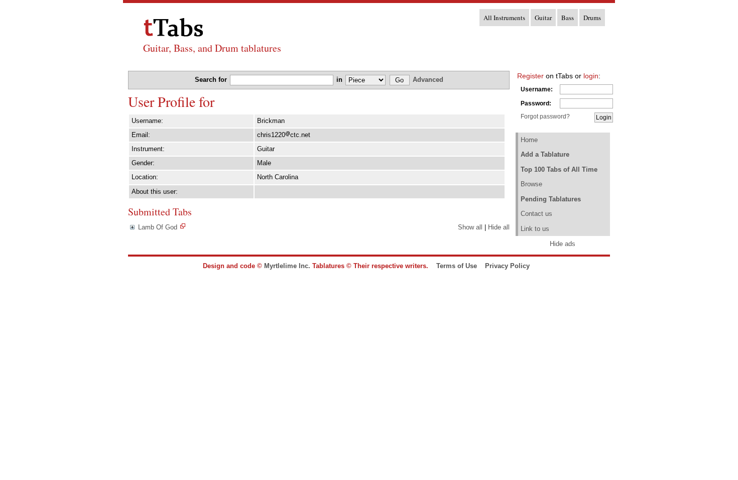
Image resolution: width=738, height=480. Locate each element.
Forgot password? (545, 116)
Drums (592, 17)
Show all (470, 227)
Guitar (543, 17)
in (340, 79)
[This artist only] (182, 227)
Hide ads (562, 244)
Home (529, 140)
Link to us (535, 228)
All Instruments (504, 17)
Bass (567, 17)
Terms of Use (456, 266)
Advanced (428, 79)
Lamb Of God (157, 227)
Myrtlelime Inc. (287, 266)
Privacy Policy (507, 266)
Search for (212, 79)
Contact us (536, 213)
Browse (531, 184)
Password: (536, 103)
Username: (537, 89)
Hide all (499, 227)
